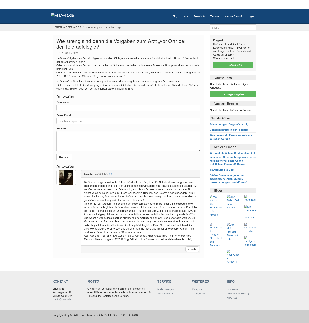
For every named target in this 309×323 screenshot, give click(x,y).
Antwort (61, 128)
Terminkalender (165, 293)
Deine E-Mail (64, 115)
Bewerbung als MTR (222, 169)
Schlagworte (198, 293)
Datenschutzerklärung (238, 293)
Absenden (64, 157)
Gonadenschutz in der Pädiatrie (229, 129)
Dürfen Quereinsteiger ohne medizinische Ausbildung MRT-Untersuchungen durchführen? (229, 178)
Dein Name (62, 102)
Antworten (192, 249)
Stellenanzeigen (165, 289)
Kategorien (197, 289)
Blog (175, 16)
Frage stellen (234, 65)
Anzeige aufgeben (234, 94)
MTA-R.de (232, 297)
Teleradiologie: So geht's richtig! (229, 124)
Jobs (185, 16)
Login (250, 16)
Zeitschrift (199, 16)
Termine (214, 16)
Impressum (233, 289)
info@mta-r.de (63, 299)
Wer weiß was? (233, 16)
